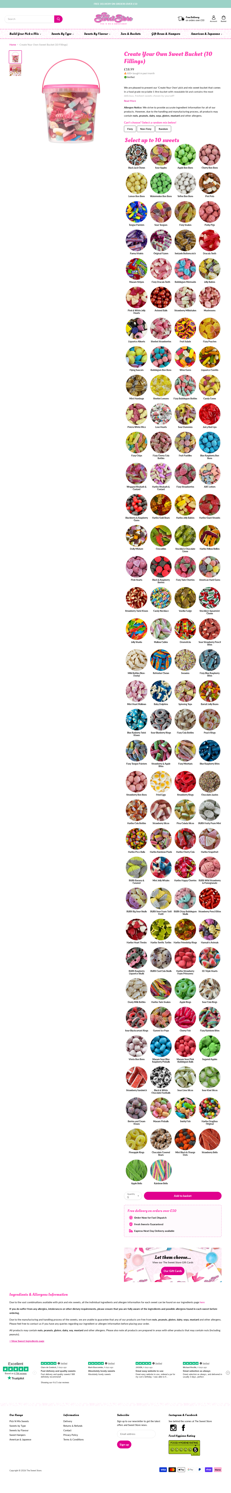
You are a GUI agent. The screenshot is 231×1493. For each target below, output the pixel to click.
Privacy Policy (70, 1434)
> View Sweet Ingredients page (26, 1340)
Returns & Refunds (72, 1425)
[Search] (58, 19)
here (202, 1302)
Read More (130, 100)
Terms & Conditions (73, 1439)
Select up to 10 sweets (152, 140)
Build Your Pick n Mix (24, 34)
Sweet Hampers (17, 1434)
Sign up (124, 1444)
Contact (67, 1430)
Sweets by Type (17, 1425)
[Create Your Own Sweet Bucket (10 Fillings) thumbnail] (15, 57)
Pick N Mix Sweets (19, 1421)
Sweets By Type (61, 34)
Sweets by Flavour (18, 1430)
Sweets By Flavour (96, 34)
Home (12, 44)
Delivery (67, 1421)
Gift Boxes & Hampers (165, 34)
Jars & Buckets (131, 34)
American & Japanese (205, 34)
